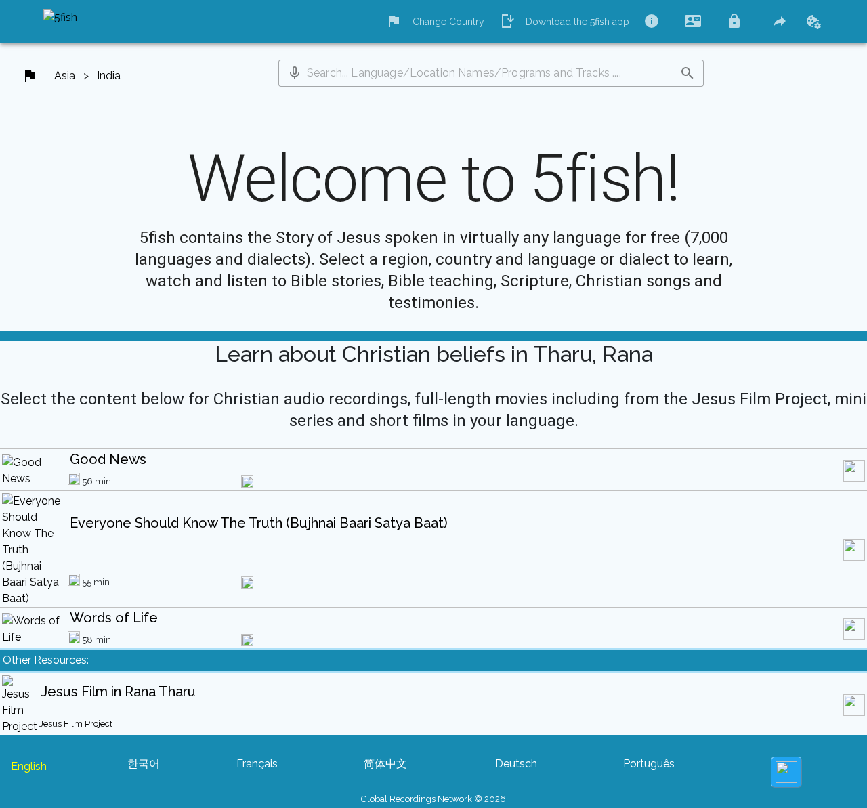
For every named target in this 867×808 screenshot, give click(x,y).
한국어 (143, 763)
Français (257, 763)
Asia (64, 75)
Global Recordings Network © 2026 (433, 799)
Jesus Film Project (75, 724)
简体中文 (385, 763)
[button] (295, 73)
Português (649, 763)
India (109, 75)
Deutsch (516, 763)
